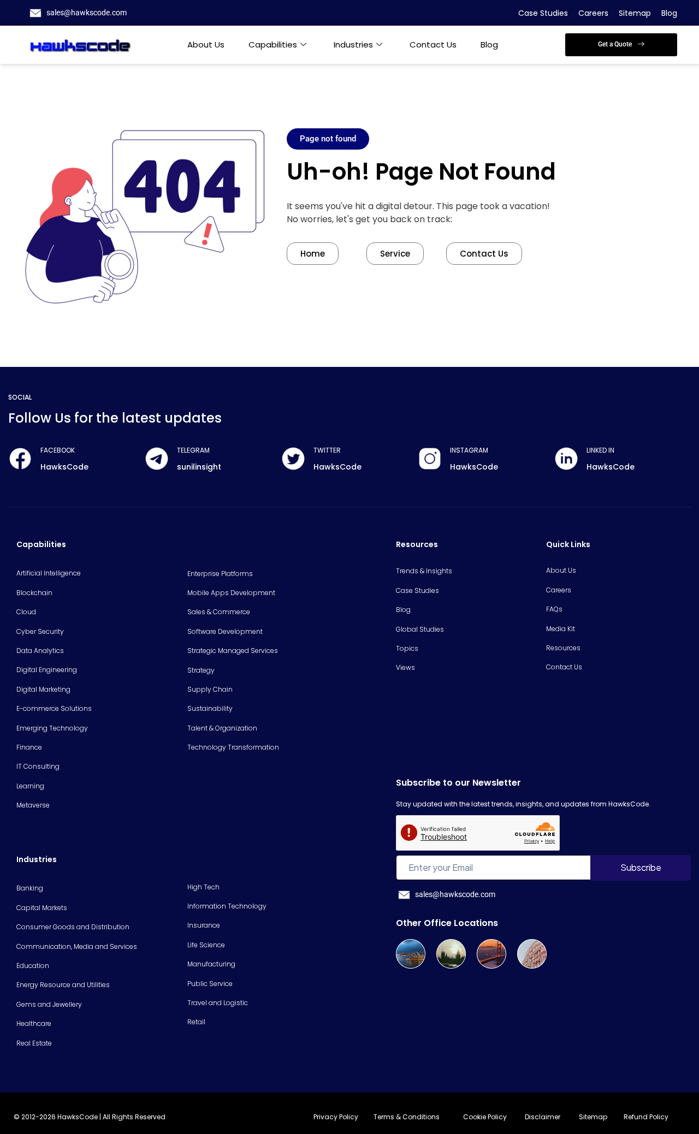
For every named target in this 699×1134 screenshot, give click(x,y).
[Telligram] (157, 459)
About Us (205, 44)
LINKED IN (600, 450)
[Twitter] (293, 459)
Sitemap (635, 13)
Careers (593, 13)
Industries (353, 44)
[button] (621, 45)
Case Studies (543, 13)
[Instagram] (430, 459)
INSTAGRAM (469, 450)
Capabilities (272, 44)
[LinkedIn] (566, 459)
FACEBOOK (57, 450)
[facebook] (20, 459)
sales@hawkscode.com (86, 12)
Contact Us (433, 44)
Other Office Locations (447, 923)
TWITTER (327, 450)
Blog (669, 13)
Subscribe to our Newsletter (458, 782)
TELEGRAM (193, 450)
